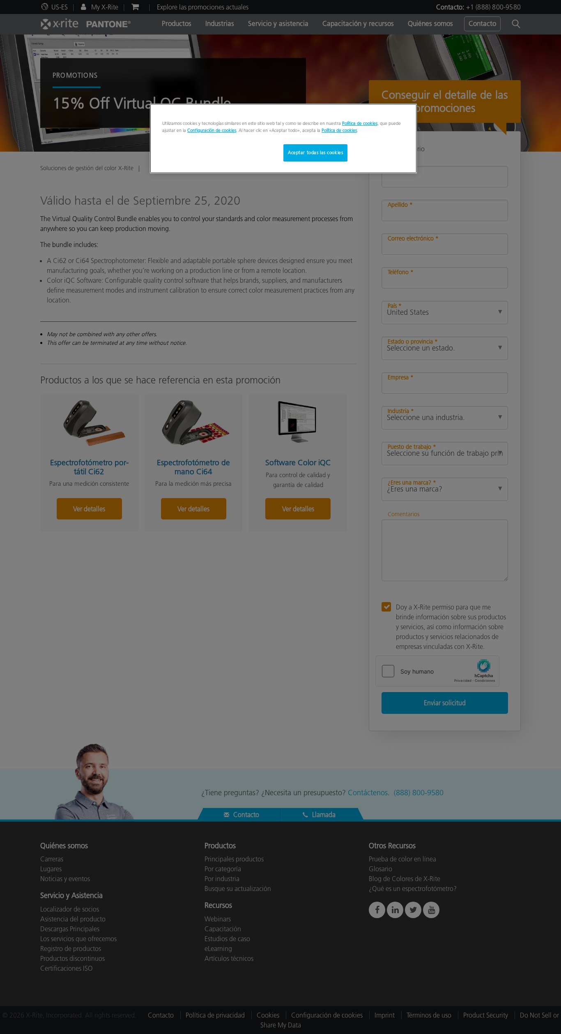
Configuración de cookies (211, 130)
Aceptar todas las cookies (315, 152)
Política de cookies (359, 123)
